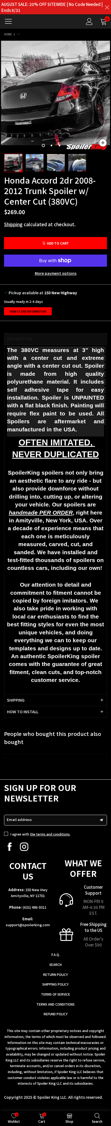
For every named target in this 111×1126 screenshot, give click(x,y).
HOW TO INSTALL (22, 711)
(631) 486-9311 (34, 907)
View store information (28, 311)
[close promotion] (107, 7)
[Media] (103, 143)
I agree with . (41, 834)
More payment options (56, 273)
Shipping (13, 224)
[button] (101, 820)
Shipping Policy (55, 984)
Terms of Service (55, 994)
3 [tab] (59, 145)
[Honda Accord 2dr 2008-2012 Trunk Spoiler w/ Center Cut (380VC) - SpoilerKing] (55, 95)
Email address (19, 819)
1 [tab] (43, 145)
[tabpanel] (55, 95)
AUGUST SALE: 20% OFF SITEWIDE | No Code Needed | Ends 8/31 (52, 7)
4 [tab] (67, 145)
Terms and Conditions (55, 1004)
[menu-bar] (10, 21)
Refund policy (56, 1014)
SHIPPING (16, 700)
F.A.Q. (55, 954)
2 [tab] (51, 145)
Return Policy (55, 974)
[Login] (89, 21)
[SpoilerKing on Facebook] (9, 846)
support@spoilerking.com (28, 924)
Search (55, 964)
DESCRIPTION (19, 338)
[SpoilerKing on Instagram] (24, 846)
